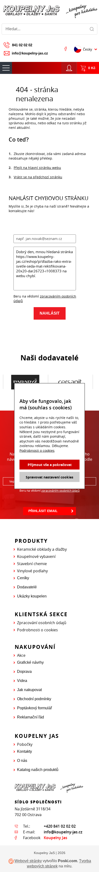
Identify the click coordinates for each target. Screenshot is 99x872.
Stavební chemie (32, 563)
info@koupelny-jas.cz (30, 53)
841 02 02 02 (22, 45)
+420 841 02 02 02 (60, 826)
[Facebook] (65, 49)
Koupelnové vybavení (36, 556)
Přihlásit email (43, 511)
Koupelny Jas (55, 837)
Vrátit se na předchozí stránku (38, 177)
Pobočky (24, 744)
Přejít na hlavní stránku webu (37, 167)
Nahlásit (50, 313)
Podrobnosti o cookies (37, 630)
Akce (21, 655)
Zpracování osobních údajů (41, 622)
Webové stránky (28, 861)
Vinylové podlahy (32, 570)
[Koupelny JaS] (49, 11)
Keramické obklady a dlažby (42, 549)
